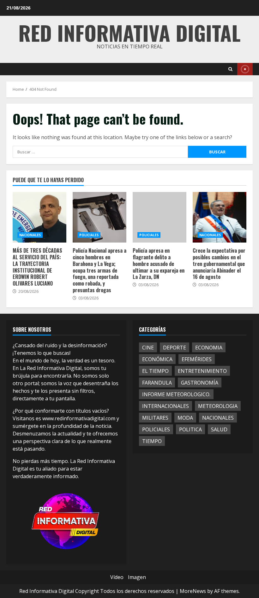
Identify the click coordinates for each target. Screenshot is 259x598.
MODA (185, 417)
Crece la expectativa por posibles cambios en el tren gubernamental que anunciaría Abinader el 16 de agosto (219, 217)
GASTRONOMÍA (199, 382)
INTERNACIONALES (165, 406)
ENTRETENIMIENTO (202, 370)
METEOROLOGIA (218, 406)
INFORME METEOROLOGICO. (176, 394)
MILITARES (155, 417)
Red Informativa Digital (129, 32)
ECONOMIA (208, 347)
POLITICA (190, 429)
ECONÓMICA (157, 359)
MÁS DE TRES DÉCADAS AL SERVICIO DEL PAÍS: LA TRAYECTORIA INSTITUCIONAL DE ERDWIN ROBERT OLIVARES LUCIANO (39, 217)
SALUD (219, 429)
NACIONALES (30, 235)
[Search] (230, 69)
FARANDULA (157, 382)
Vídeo (116, 577)
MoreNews (193, 591)
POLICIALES (89, 235)
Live (245, 69)
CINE (148, 347)
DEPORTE (174, 347)
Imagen (137, 577)
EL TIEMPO (155, 370)
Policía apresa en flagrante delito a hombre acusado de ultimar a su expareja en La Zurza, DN (159, 217)
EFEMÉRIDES (197, 359)
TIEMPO (152, 441)
